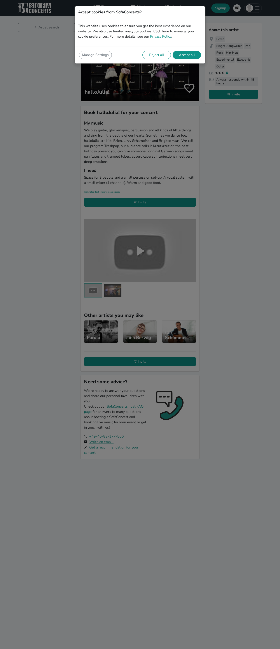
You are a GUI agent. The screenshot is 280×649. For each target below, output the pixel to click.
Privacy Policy (160, 36)
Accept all (187, 55)
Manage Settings (95, 55)
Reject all (156, 55)
